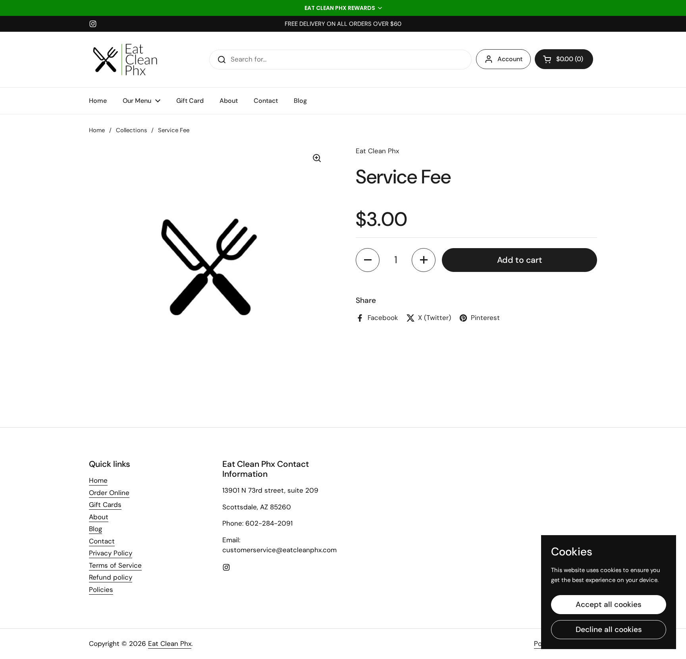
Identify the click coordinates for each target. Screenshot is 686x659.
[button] (343, 8)
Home (97, 130)
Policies (101, 589)
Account (509, 59)
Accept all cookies (609, 604)
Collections (131, 130)
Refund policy (110, 577)
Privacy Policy (110, 553)
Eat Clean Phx (169, 643)
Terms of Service (115, 565)
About (98, 517)
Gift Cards (105, 504)
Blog (95, 528)
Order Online (109, 492)
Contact (102, 541)
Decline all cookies (609, 629)
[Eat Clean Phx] (125, 59)
